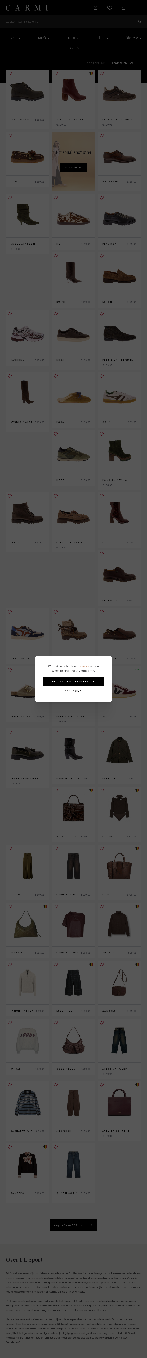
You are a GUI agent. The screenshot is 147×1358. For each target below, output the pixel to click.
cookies (84, 666)
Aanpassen (73, 691)
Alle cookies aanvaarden (73, 681)
